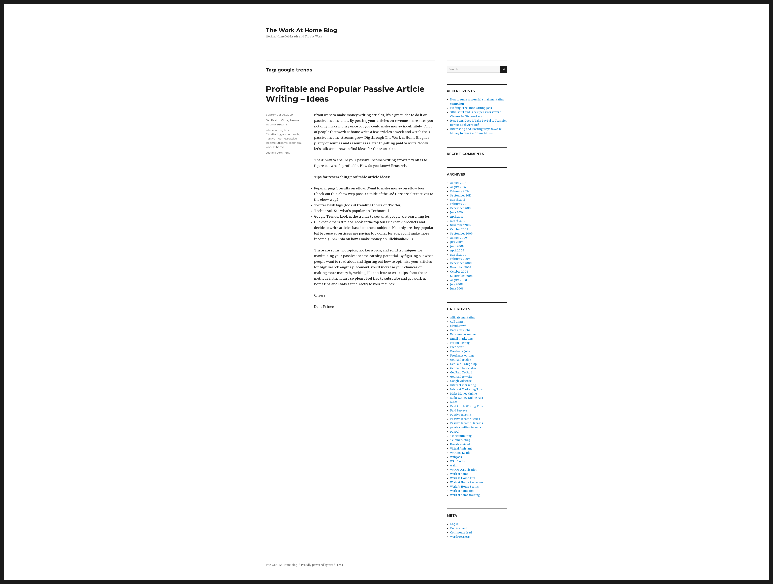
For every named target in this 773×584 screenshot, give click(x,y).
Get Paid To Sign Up (463, 364)
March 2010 (457, 221)
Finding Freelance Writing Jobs (471, 108)
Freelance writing (462, 355)
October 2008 (459, 271)
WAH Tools (457, 461)
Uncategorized (460, 444)
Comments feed (461, 532)
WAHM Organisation (463, 469)
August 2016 (458, 187)
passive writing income (465, 427)
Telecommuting (461, 436)
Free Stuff (457, 347)
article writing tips (277, 130)
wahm (454, 465)
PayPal (454, 431)
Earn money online (463, 334)
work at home (275, 147)
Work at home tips (462, 491)
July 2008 (456, 284)
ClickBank (272, 134)
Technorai (295, 142)
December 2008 (460, 263)
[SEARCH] (503, 69)
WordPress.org (460, 537)
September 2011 (460, 195)
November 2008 (460, 267)
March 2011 (457, 200)
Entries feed (458, 528)
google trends (289, 134)
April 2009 (457, 250)
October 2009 (459, 229)
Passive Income (276, 138)
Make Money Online (463, 393)
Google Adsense (461, 381)
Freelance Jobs (460, 351)
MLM (453, 402)
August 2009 (458, 238)
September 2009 (461, 233)
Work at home (459, 474)
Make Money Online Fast (466, 398)
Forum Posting (460, 343)
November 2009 (460, 225)
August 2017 (458, 183)
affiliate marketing (462, 317)
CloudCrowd (458, 326)
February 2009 (460, 259)
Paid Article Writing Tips (466, 406)
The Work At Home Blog (301, 30)
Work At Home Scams (464, 486)
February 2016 (459, 191)
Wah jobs (456, 457)
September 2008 (461, 276)
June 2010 (456, 212)
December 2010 (460, 208)
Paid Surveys (458, 410)
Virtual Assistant (461, 448)
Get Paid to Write (277, 120)
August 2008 (458, 280)
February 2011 (459, 204)
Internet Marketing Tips (466, 389)
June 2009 (457, 246)
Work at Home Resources (466, 482)
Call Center (457, 322)
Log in (454, 524)
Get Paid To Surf (461, 372)
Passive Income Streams (466, 423)
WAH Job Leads (460, 453)
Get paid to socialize (463, 368)
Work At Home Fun (462, 478)
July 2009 (456, 242)
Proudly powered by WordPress (322, 565)
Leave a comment (278, 152)
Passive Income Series (465, 419)
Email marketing (461, 338)
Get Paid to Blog (460, 360)
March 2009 (458, 254)
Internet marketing (463, 385)
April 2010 (456, 216)
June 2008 (457, 288)
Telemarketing (460, 440)
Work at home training (465, 495)
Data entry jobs (460, 330)
